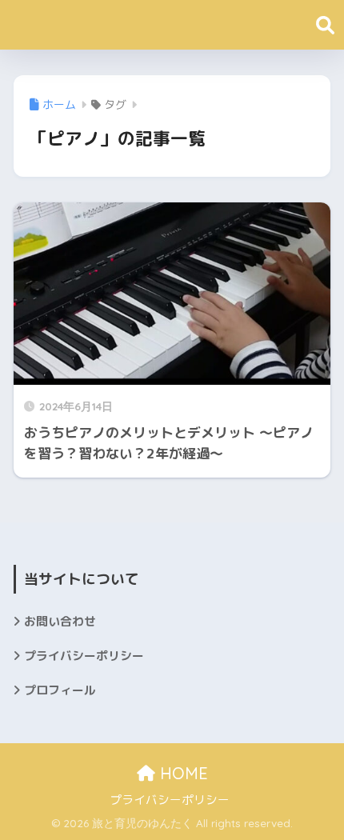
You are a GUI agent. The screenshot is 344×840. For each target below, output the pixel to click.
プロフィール (60, 690)
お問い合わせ (60, 621)
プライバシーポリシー (84, 655)
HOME (181, 773)
